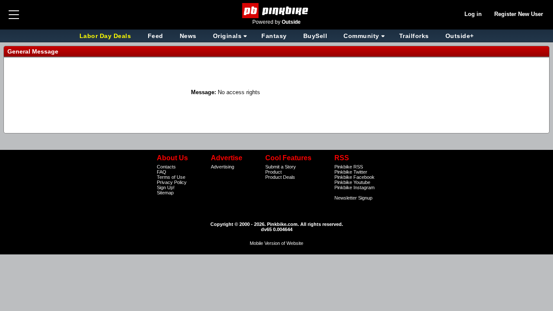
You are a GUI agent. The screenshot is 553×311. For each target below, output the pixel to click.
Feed (155, 35)
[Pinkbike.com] (276, 10)
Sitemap (165, 192)
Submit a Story (280, 166)
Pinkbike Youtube (352, 182)
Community (361, 35)
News (188, 35)
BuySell (315, 35)
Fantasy (274, 35)
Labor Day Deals (106, 35)
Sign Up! (166, 187)
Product (273, 172)
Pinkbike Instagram (354, 187)
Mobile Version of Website (276, 243)
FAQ (161, 172)
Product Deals (280, 177)
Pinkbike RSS (348, 166)
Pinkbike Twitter (350, 172)
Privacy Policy (172, 182)
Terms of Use (171, 177)
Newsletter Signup (353, 197)
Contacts (166, 166)
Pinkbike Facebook (354, 177)
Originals (227, 35)
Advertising (222, 166)
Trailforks (414, 35)
